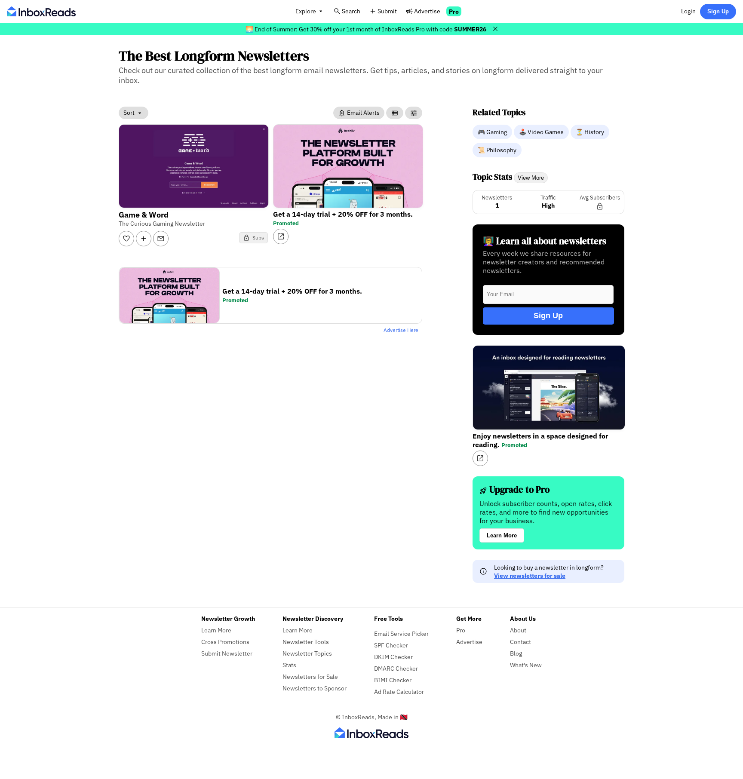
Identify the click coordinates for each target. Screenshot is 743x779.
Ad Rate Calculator (399, 691)
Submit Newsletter (226, 653)
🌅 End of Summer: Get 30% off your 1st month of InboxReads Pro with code (366, 29)
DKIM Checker (393, 657)
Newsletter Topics (307, 653)
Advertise (427, 11)
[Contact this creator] (161, 238)
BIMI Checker (392, 680)
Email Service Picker (401, 633)
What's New (526, 665)
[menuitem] (493, 131)
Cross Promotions (225, 642)
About (518, 630)
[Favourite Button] (126, 238)
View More (531, 178)
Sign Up (718, 11)
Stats (289, 665)
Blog (516, 653)
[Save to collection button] (143, 238)
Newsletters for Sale (310, 676)
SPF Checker (391, 645)
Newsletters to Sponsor (314, 688)
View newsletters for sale (529, 575)
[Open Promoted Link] (281, 236)
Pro (454, 11)
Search (351, 11)
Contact (520, 642)
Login (688, 11)
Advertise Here (401, 330)
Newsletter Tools (305, 642)
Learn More (502, 535)
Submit (387, 11)
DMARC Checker (396, 668)
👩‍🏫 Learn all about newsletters (544, 241)
